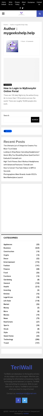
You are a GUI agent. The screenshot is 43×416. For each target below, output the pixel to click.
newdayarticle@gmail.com (26, 393)
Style (6, 332)
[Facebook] (18, 400)
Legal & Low (8, 297)
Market (6, 304)
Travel (6, 343)
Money (6, 308)
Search (6, 115)
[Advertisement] (21, 208)
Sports (6, 325)
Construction (9, 251)
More (6, 311)
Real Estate (8, 322)
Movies (6, 315)
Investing (7, 290)
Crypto (6, 255)
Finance (7, 269)
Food (6, 273)
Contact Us (39, 3)
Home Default (3, 3)
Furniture (7, 276)
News (6, 318)
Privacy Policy (17, 3)
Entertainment (9, 262)
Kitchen (7, 294)
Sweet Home (8, 336)
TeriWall (21, 367)
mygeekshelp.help (21, 25)
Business (7, 248)
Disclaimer (31, 2)
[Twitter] (24, 400)
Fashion (7, 266)
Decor (6, 259)
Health (6, 287)
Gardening (8, 280)
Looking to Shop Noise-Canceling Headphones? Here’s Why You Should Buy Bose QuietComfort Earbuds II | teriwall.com (21, 155)
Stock (6, 329)
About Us (24, 3)
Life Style (7, 301)
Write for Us (11, 3)
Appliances (8, 244)
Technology (7, 84)
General (7, 283)
